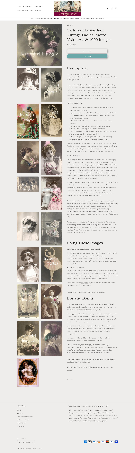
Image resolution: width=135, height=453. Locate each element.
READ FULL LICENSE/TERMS (82, 292)
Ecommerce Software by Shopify (34, 448)
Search (19, 410)
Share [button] (71, 380)
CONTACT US (21, 426)
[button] (108, 8)
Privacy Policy (21, 423)
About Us (20, 413)
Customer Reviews (22, 420)
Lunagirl (23, 448)
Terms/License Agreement (25, 416)
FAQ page (84, 282)
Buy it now (87, 56)
